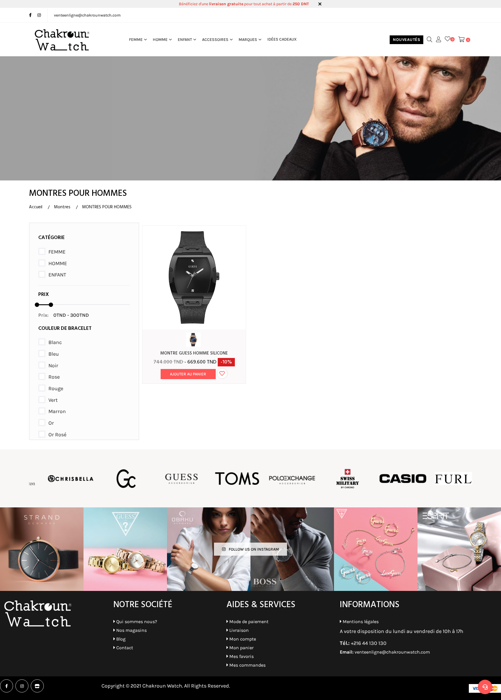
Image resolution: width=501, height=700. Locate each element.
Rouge (55, 388)
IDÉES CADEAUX (282, 39)
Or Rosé (57, 434)
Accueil (35, 207)
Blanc (55, 342)
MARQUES (248, 39)
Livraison (238, 630)
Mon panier (241, 647)
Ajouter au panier (188, 374)
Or (51, 423)
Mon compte (242, 638)
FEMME (136, 39)
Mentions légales (360, 621)
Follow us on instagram (253, 549)
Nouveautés (406, 39)
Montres (62, 207)
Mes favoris (241, 656)
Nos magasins (131, 630)
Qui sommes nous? (136, 621)
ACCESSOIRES (215, 39)
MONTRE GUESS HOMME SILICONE (194, 353)
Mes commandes (247, 665)
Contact (124, 647)
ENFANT (185, 39)
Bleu (53, 354)
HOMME (160, 39)
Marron (57, 411)
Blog (120, 638)
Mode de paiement (248, 621)
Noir (53, 365)
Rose (54, 377)
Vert (53, 400)
